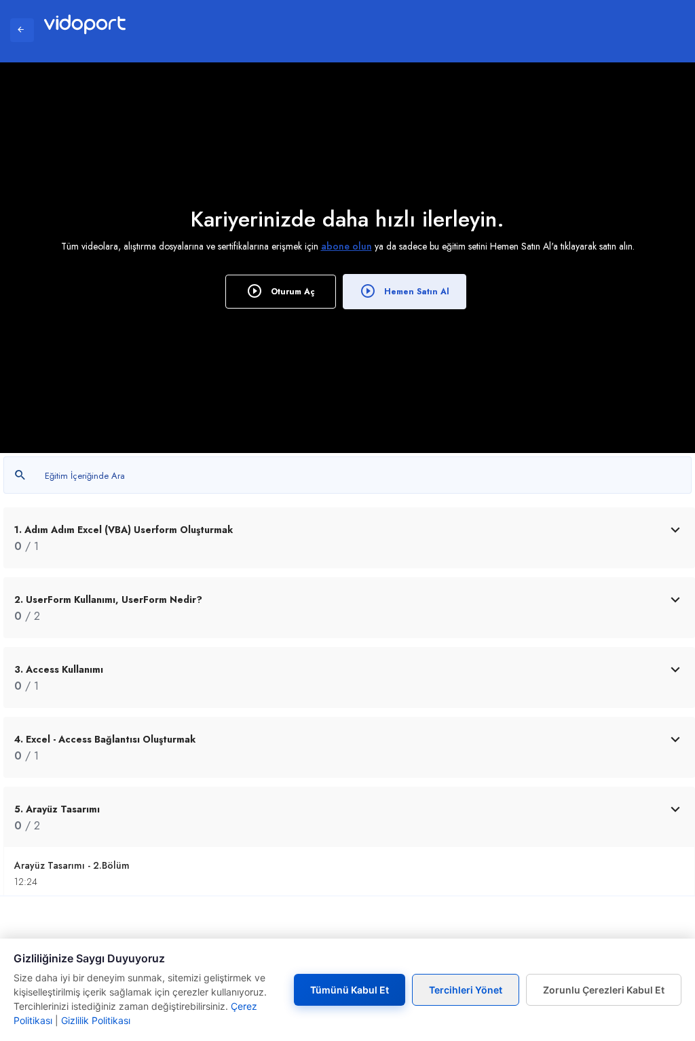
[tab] (349, 538)
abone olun (346, 246)
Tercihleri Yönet (465, 990)
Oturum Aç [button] (291, 292)
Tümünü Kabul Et (349, 990)
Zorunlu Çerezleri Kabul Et (603, 990)
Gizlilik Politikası (95, 1020)
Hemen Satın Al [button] (415, 292)
